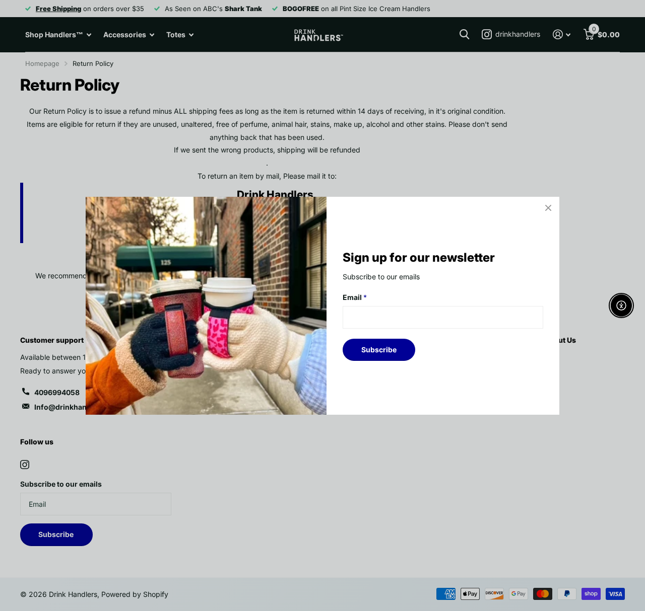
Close (548, 208)
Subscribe (379, 349)
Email (355, 297)
